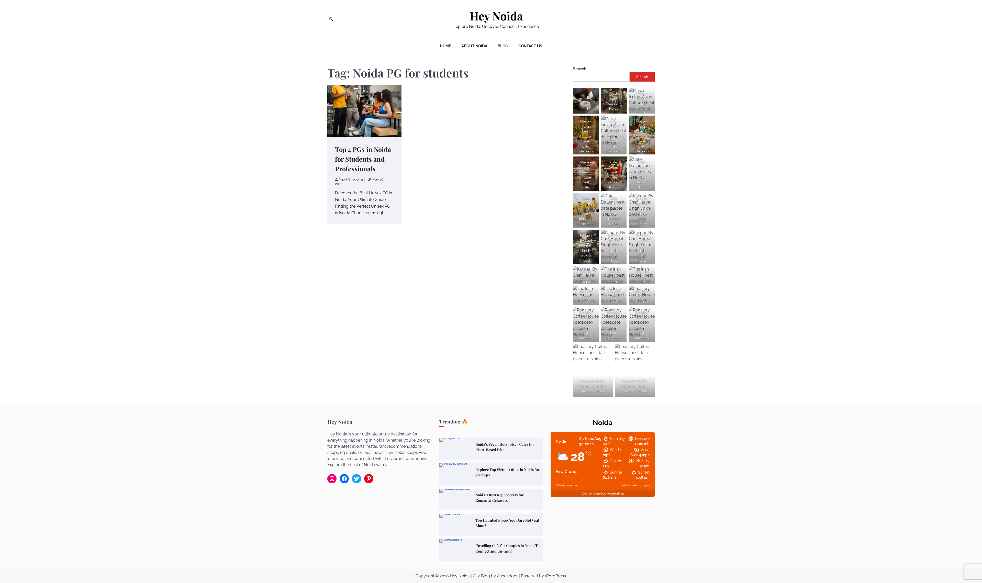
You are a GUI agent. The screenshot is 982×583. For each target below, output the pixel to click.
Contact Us (530, 46)
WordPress (555, 576)
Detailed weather (567, 485)
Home (445, 46)
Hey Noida (496, 16)
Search (580, 68)
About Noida (474, 46)
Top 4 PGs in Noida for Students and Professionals (363, 159)
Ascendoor (507, 576)
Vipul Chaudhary (352, 179)
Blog (503, 46)
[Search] (331, 19)
